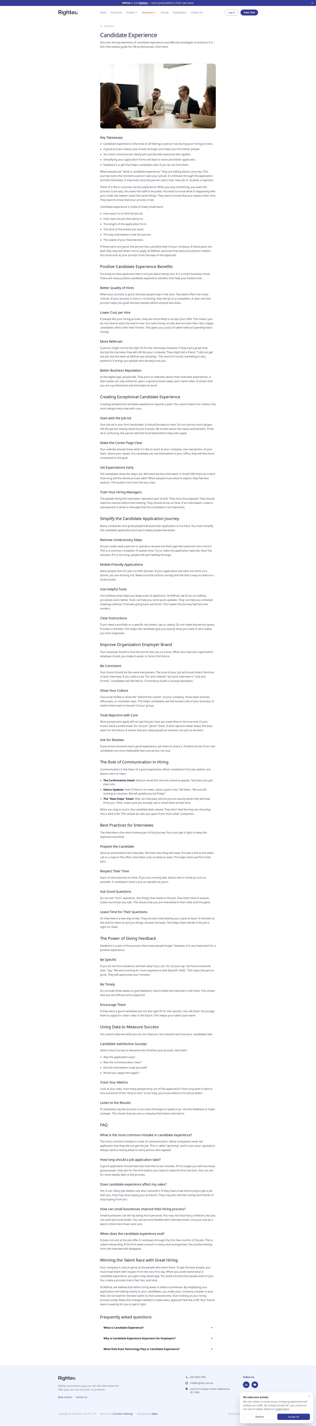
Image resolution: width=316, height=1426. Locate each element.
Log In (231, 12)
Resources (148, 12)
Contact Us (197, 12)
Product (130, 12)
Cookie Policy (282, 1409)
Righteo (143, 2)
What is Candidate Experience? (158, 1327)
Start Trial (249, 12)
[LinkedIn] (246, 1384)
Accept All (293, 1416)
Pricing (165, 12)
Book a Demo (65, 1397)
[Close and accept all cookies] (309, 1396)
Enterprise (116, 12)
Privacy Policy (235, 1413)
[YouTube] (254, 1384)
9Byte (155, 1413)
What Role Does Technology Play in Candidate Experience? (158, 1349)
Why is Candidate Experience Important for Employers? (158, 1338)
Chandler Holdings (122, 1413)
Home (103, 12)
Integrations (179, 12)
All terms (109, 26)
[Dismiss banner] (312, 3)
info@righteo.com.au (201, 1383)
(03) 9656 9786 (198, 1377)
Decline (259, 1416)
